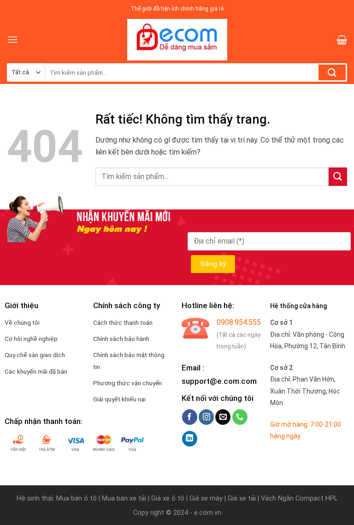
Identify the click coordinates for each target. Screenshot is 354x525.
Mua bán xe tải (124, 498)
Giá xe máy (206, 498)
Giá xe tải (242, 498)
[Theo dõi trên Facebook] (189, 417)
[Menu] (12, 39)
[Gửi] (332, 72)
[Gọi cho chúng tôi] (240, 417)
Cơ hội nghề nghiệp (31, 338)
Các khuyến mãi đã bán (36, 371)
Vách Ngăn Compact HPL (299, 498)
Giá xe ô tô (167, 498)
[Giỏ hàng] (341, 40)
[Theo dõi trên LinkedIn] (189, 439)
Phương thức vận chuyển (127, 383)
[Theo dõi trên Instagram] (206, 417)
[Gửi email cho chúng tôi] (222, 417)
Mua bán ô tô (76, 498)
